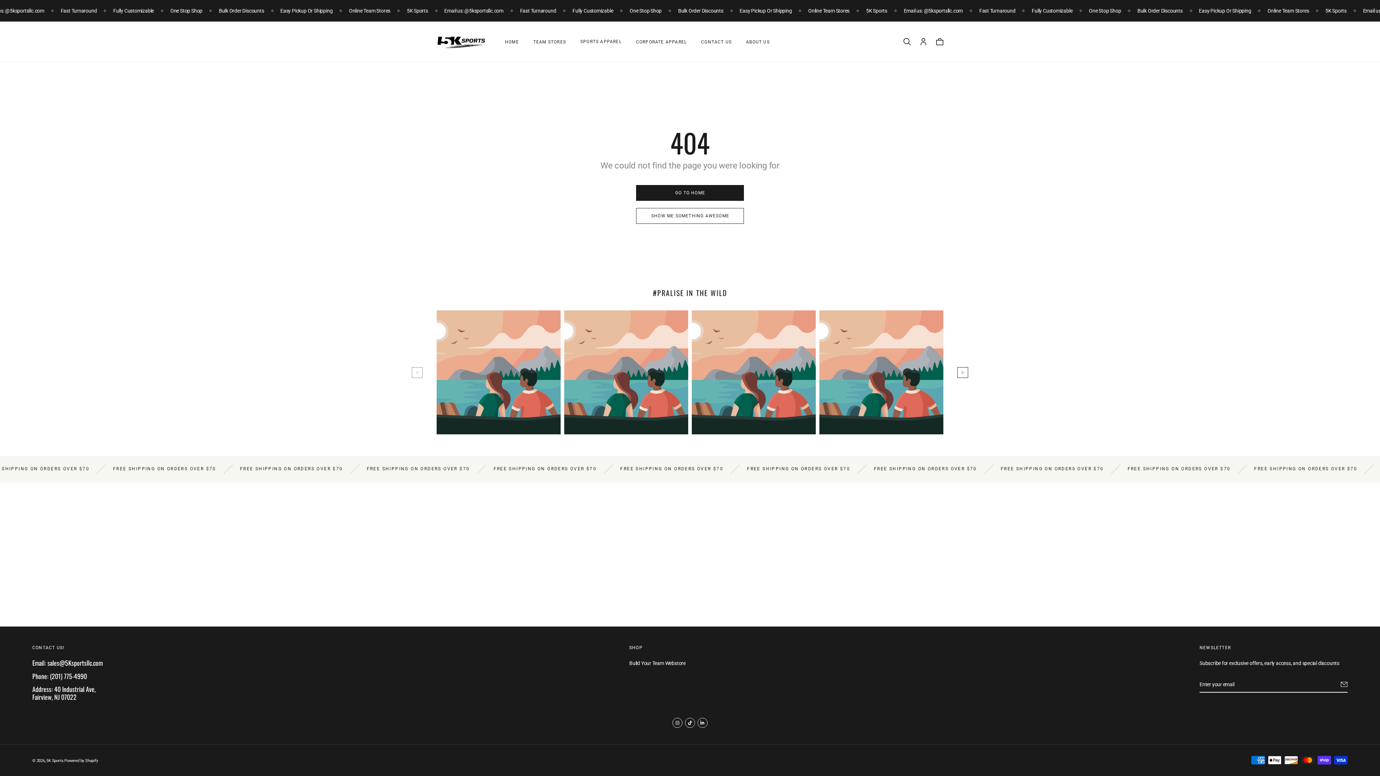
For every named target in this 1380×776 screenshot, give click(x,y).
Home (512, 42)
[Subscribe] (1344, 684)
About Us (758, 42)
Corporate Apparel (661, 42)
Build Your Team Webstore (657, 663)
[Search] (907, 41)
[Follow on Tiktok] (690, 723)
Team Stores (549, 42)
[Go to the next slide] (962, 372)
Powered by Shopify (81, 760)
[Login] (923, 41)
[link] (690, 193)
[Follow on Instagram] (677, 723)
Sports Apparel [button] (601, 41)
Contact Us (716, 42)
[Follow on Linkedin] (703, 723)
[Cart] (939, 41)
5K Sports (54, 760)
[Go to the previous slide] (417, 372)
